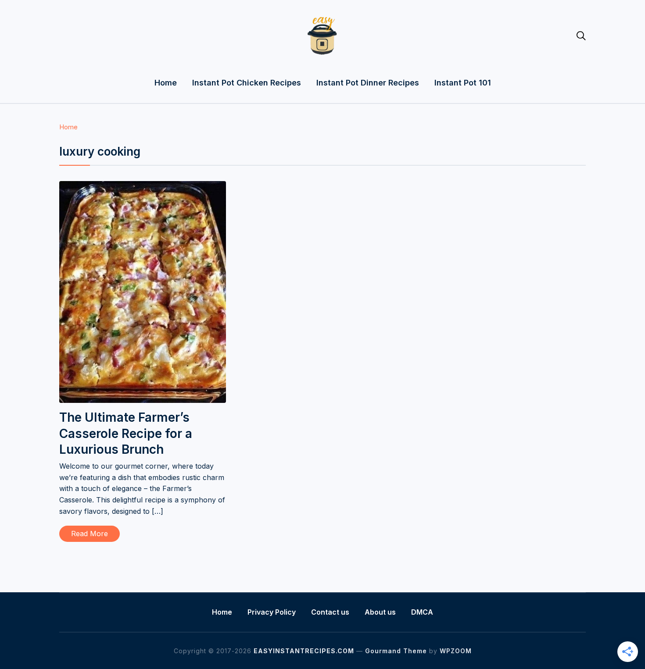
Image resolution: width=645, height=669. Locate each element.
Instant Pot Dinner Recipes (367, 82)
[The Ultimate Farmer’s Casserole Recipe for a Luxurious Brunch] (142, 186)
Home (165, 82)
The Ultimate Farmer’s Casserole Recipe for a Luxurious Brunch (125, 433)
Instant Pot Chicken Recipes (246, 82)
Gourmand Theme (396, 651)
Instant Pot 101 (462, 82)
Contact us (330, 612)
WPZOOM (456, 651)
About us (380, 612)
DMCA (422, 612)
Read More (89, 533)
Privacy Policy (271, 612)
